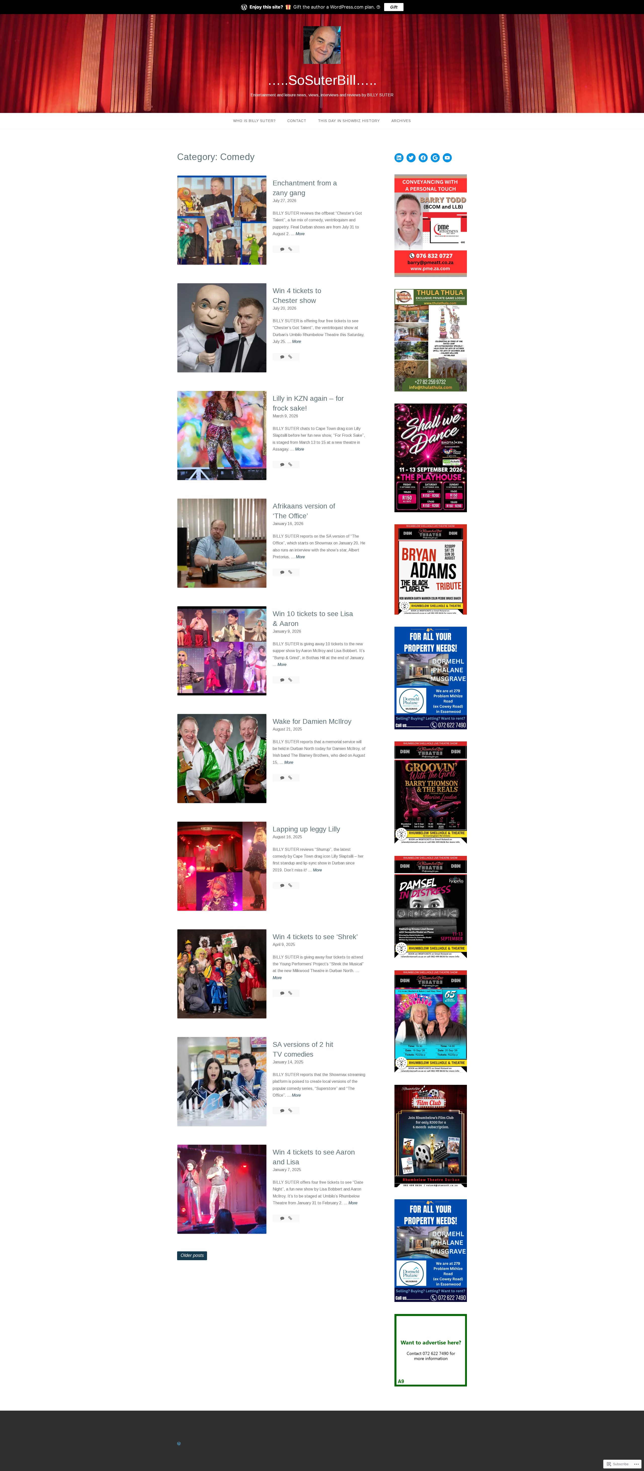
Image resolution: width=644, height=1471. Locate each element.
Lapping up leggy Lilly (306, 829)
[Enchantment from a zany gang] (290, 249)
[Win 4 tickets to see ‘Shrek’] (290, 993)
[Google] (435, 157)
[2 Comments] (283, 680)
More (300, 234)
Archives (401, 121)
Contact (296, 121)
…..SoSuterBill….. (322, 80)
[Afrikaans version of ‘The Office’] (290, 572)
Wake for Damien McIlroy (312, 721)
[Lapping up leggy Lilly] (290, 885)
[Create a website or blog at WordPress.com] (179, 1444)
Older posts (192, 1255)
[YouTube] (447, 157)
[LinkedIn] (399, 157)
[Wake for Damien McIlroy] (290, 778)
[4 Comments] (283, 778)
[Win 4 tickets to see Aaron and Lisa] (290, 1218)
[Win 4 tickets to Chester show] (290, 357)
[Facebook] (423, 157)
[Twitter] (411, 157)
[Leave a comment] (283, 249)
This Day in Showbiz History (349, 121)
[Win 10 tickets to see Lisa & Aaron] (290, 680)
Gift (393, 7)
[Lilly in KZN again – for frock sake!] (290, 464)
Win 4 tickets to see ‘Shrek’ (315, 937)
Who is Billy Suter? (254, 121)
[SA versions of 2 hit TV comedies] (290, 1110)
